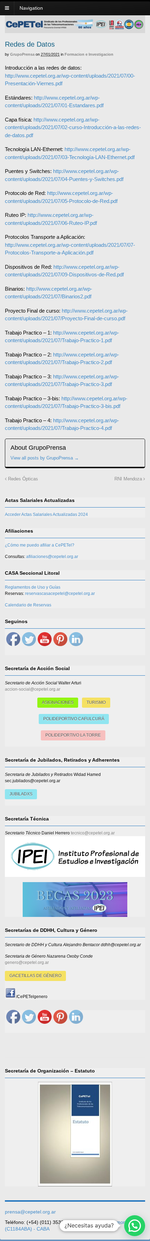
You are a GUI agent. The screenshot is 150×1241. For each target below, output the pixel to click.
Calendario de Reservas (28, 605)
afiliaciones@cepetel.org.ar (52, 556)
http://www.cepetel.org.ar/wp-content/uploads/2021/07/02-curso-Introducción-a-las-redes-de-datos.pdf (73, 127)
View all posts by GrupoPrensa (44, 458)
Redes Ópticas (22, 479)
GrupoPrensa (22, 54)
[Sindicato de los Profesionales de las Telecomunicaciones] (75, 27)
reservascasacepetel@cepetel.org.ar (60, 593)
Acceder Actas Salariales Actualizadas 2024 (46, 514)
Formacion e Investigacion (89, 54)
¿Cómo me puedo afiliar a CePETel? (39, 545)
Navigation (31, 8)
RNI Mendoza (128, 479)
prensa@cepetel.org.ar (30, 1212)
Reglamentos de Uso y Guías (32, 587)
